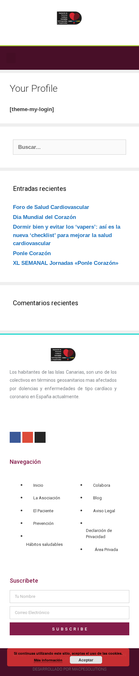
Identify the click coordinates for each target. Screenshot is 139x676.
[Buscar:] (69, 147)
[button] (11, 58)
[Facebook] (114, 58)
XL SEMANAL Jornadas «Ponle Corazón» (65, 263)
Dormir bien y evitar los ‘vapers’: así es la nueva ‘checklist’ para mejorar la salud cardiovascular (66, 235)
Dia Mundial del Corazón (44, 217)
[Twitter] (128, 58)
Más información (48, 660)
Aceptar (86, 660)
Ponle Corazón (32, 253)
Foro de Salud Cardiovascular (51, 207)
